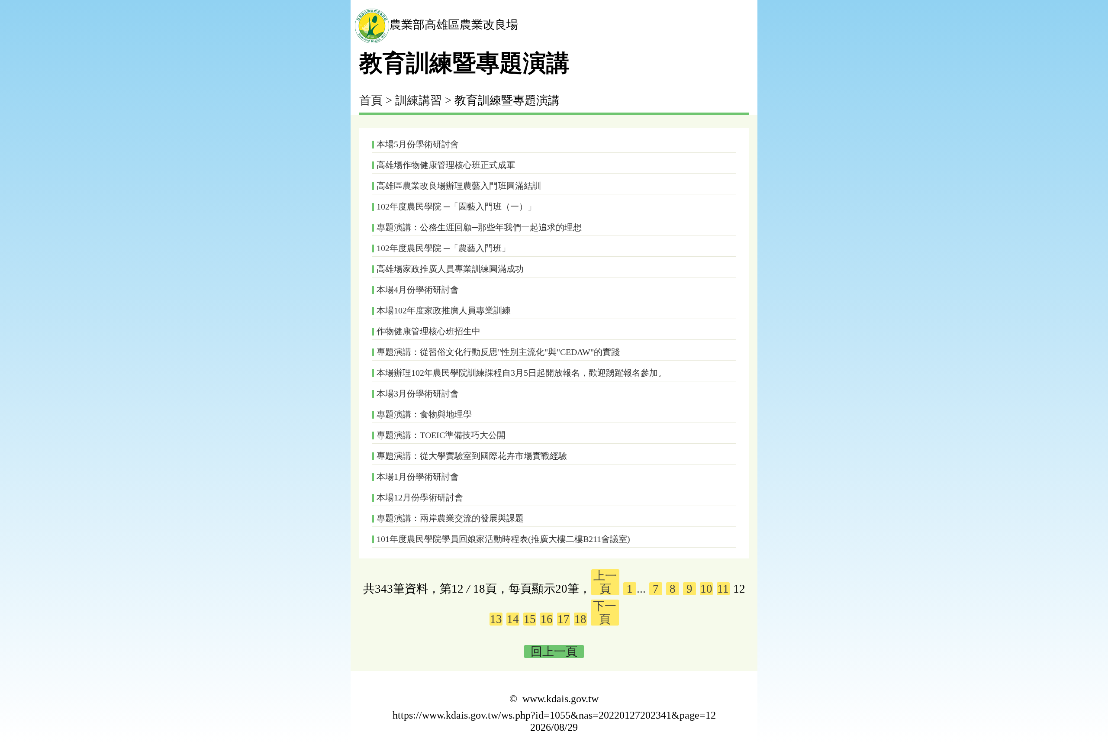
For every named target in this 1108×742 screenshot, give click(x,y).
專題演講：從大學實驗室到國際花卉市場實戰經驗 (472, 456)
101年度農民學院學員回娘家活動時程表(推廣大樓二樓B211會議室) (503, 539)
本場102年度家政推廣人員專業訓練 (444, 310)
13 (496, 619)
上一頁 (605, 582)
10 (706, 588)
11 (723, 588)
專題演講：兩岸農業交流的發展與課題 (450, 518)
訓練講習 (418, 100)
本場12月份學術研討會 (420, 497)
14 (513, 619)
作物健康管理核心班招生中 (428, 331)
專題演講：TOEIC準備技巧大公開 (441, 435)
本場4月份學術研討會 (418, 289)
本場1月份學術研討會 (418, 476)
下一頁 (604, 613)
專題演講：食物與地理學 (424, 414)
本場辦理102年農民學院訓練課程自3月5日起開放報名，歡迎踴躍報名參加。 (522, 372)
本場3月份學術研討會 (418, 393)
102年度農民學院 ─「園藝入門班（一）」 (456, 206)
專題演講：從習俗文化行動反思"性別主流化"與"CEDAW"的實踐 (498, 352)
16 (547, 619)
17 (563, 619)
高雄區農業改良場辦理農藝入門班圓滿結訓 (459, 185)
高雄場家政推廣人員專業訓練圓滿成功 (450, 269)
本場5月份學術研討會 (418, 144)
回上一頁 (554, 651)
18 (580, 619)
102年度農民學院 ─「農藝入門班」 (443, 248)
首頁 (371, 100)
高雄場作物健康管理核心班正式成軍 (446, 165)
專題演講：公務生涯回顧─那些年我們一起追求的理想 (479, 227)
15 (530, 619)
